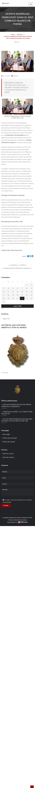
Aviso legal (6, 434)
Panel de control (8, 453)
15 (27, 292)
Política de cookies (9, 442)
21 (22, 295)
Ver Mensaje (4, 372)
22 (27, 295)
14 (22, 292)
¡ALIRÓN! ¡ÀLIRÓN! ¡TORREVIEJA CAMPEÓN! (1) (17, 268)
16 (31, 292)
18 (8, 295)
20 (17, 295)
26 (13, 298)
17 (3, 295)
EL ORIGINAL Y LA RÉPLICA (17, 265)
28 (22, 298)
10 (3, 292)
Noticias (15, 76)
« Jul (2, 308)
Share (18, 42)
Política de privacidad (10, 438)
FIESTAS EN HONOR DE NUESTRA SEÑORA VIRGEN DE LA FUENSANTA (16, 405)
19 (13, 295)
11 (8, 292)
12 (13, 292)
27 (17, 298)
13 (17, 292)
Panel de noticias (8, 457)
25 (8, 298)
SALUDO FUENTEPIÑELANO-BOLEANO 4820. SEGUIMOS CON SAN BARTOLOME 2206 (17, 420)
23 (31, 295)
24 (3, 298)
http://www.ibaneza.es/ (14, 250)
